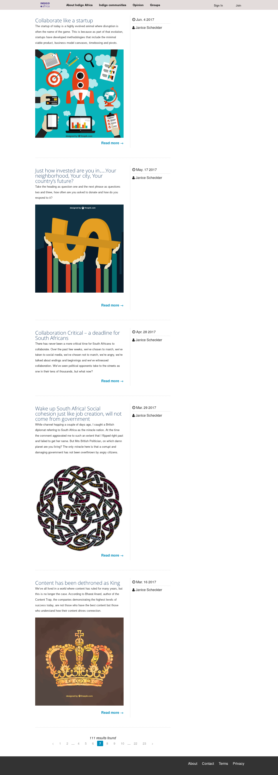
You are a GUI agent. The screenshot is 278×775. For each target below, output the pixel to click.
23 (144, 743)
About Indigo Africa (79, 5)
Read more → (112, 142)
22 (135, 743)
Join (238, 5)
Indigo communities (112, 5)
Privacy (238, 763)
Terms (223, 763)
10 (122, 743)
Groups (155, 5)
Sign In (218, 5)
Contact (208, 763)
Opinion (138, 5)
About (192, 763)
